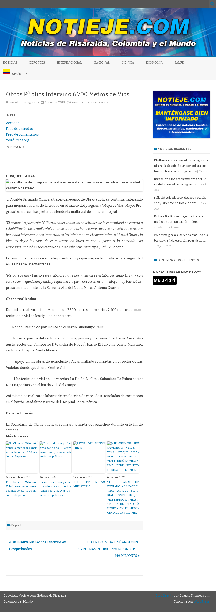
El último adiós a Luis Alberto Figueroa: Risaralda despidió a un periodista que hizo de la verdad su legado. (181, 166)
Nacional (102, 62)
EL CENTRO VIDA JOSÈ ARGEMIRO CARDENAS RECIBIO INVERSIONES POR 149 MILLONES (109, 549)
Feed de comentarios (22, 134)
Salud (179, 62)
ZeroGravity (164, 595)
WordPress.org (17, 140)
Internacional (69, 62)
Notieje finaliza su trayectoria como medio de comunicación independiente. (179, 222)
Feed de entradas (19, 129)
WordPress (201, 601)
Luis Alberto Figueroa (24, 102)
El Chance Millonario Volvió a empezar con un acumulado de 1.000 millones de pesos (22, 488)
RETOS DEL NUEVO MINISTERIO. (89, 484)
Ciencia (128, 62)
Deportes (37, 62)
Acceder (12, 123)
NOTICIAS (10, 62)
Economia (154, 62)
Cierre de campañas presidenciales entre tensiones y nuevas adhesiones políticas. (55, 488)
